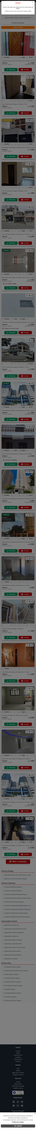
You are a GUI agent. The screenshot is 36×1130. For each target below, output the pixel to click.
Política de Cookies (18, 1122)
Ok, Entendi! (18, 1126)
